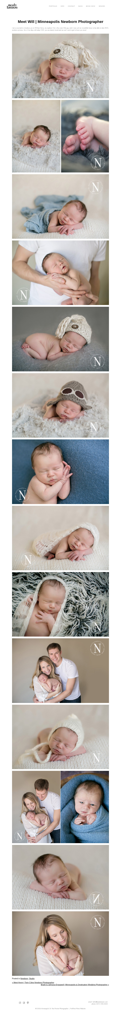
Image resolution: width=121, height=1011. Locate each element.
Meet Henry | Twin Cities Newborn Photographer (33, 983)
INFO (62, 6)
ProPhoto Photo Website (78, 1008)
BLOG (81, 6)
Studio (32, 979)
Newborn (24, 979)
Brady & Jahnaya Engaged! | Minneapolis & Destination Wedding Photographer (75, 985)
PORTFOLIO (53, 6)
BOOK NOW (90, 6)
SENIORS (102, 6)
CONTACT (71, 6)
